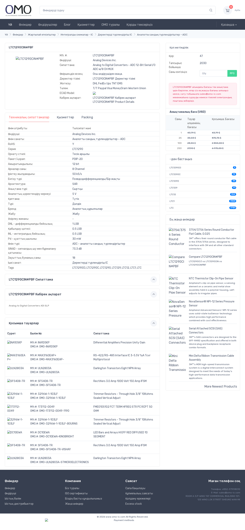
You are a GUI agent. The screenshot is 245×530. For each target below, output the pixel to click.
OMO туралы (110, 24)
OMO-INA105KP (48, 346)
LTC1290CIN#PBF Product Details (113, 102)
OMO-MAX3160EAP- (51, 359)
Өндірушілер (47, 24)
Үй (10, 24)
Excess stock (133, 503)
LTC (172, 208)
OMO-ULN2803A (49, 372)
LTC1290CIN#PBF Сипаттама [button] (31, 279)
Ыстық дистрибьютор (19, 503)
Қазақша (227, 24)
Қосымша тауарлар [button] (24, 323)
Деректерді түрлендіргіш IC (115, 34)
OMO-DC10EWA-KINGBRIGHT (56, 436)
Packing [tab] (87, 117)
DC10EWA (44, 432)
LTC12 (173, 194)
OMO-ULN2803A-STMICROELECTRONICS (64, 462)
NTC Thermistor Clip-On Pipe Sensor (211, 278)
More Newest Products (220, 386)
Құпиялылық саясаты (139, 493)
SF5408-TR (45, 381)
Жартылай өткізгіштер (42, 34)
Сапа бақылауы (135, 488)
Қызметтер (86, 24)
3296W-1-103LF (48, 394)
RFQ (232, 73)
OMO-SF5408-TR (50, 385)
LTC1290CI (175, 167)
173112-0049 (46, 406)
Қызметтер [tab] (65, 117)
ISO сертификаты (76, 493)
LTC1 (172, 201)
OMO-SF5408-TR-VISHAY (55, 449)
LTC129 (173, 187)
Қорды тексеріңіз (140, 24)
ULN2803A (44, 368)
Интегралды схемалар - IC (77, 34)
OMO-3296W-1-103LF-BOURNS (58, 423)
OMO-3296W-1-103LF (52, 398)
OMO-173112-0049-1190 (54, 410)
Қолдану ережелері (137, 498)
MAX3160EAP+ (47, 355)
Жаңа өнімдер (74, 503)
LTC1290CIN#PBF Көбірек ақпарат (114, 98)
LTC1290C (175, 174)
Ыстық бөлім (13, 498)
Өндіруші (10, 493)
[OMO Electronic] (18, 10)
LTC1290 (174, 181)
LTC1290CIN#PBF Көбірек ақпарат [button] (35, 294)
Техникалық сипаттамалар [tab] (29, 117)
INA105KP (44, 342)
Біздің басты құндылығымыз (83, 498)
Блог (67, 24)
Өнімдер (25, 24)
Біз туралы (72, 488)
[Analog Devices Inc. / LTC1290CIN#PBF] (30, 58)
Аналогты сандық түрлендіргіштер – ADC (162, 34)
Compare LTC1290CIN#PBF (205, 256)
